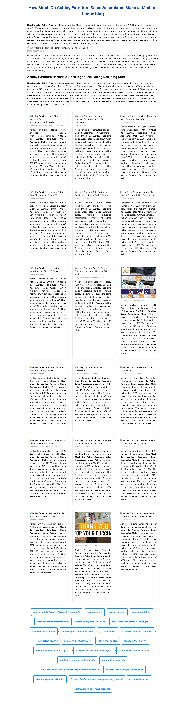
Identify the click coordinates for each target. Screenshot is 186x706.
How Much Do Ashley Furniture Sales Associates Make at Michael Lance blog (93, 10)
